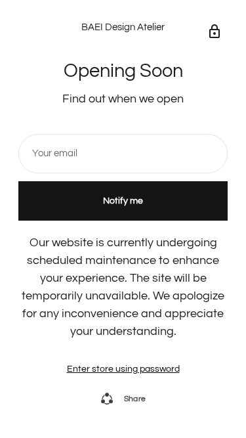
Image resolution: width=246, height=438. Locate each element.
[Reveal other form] (214, 31)
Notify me (123, 201)
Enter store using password (123, 369)
